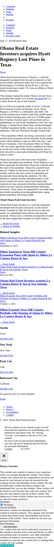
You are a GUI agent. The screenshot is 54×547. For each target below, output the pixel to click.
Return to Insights (10, 226)
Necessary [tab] (5, 502)
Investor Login (13, 35)
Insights (9, 14)
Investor (10, 20)
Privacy (9, 409)
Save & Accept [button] (7, 545)
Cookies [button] (10, 415)
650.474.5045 (6, 372)
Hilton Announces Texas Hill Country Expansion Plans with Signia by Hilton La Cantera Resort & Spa (26, 255)
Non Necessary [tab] (7, 523)
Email (3, 399)
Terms (9, 407)
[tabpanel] (27, 515)
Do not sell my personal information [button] (25, 444)
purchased (39, 98)
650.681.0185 (6, 338)
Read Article (7, 264)
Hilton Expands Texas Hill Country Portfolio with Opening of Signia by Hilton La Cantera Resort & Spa (26, 313)
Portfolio (10, 9)
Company (10, 6)
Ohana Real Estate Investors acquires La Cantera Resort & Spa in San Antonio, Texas (25, 284)
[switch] (2, 527)
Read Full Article (9, 223)
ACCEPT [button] (25, 449)
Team (8, 11)
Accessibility (12, 412)
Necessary (8, 505)
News (3, 72)
